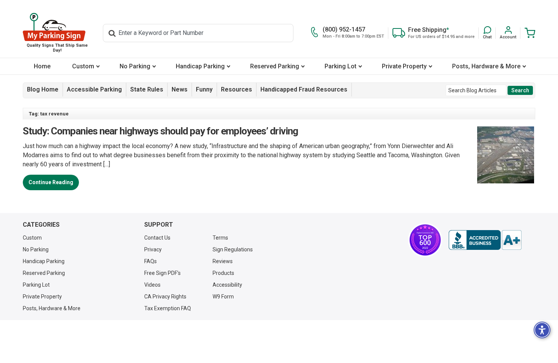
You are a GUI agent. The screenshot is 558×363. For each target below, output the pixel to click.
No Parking (135, 66)
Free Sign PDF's (162, 273)
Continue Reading (50, 182)
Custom (83, 66)
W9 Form (223, 297)
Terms (220, 238)
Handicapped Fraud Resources (303, 89)
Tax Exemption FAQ (167, 308)
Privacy (153, 249)
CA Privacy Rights (165, 297)
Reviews (223, 261)
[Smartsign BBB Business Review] (485, 240)
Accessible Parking (94, 89)
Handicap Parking (200, 66)
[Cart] (527, 33)
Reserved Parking (274, 66)
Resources (236, 89)
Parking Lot (340, 66)
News (180, 89)
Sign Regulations (233, 249)
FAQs (150, 261)
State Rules (146, 89)
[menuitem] (42, 66)
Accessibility (227, 285)
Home (42, 66)
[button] (487, 32)
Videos (152, 285)
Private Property (404, 66)
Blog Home (42, 89)
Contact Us (157, 238)
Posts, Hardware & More (486, 66)
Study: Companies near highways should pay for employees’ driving (160, 131)
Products (223, 273)
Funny (204, 89)
